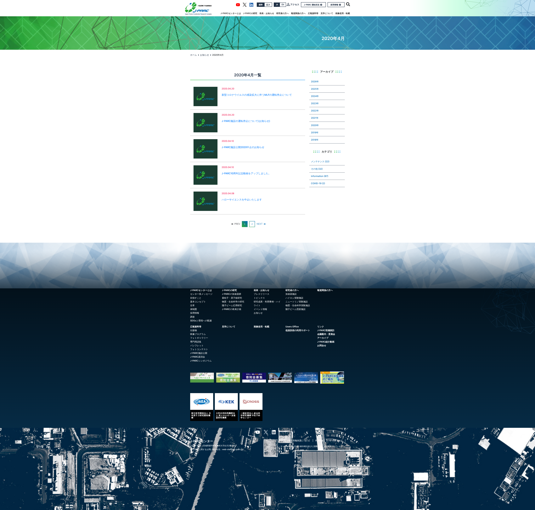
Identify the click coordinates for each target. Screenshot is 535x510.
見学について (327, 13)
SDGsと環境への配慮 (201, 320)
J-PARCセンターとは (231, 13)
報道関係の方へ (298, 13)
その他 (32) (317, 168)
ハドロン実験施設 (294, 297)
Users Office (292, 326)
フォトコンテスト (199, 349)
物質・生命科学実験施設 (297, 305)
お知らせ (204, 54)
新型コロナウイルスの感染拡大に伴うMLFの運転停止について (257, 94)
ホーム (193, 54)
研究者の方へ (282, 13)
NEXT (260, 224)
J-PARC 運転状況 (311, 4)
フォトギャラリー (199, 337)
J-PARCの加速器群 (231, 294)
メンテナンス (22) (320, 161)
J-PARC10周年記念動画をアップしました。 (246, 173)
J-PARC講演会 (197, 356)
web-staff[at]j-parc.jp (232, 449)
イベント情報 (260, 309)
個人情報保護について (299, 440)
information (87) (319, 176)
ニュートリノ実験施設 (296, 301)
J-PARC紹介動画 (325, 341)
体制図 (193, 309)
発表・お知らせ (266, 13)
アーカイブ (322, 337)
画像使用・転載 (342, 13)
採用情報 (334, 4)
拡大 (268, 4)
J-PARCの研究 (250, 13)
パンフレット (197, 345)
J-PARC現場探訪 (325, 330)
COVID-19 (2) (318, 183)
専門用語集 (195, 341)
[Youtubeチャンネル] (238, 4)
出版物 (193, 330)
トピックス (259, 297)
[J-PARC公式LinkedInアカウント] (251, 4)
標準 (261, 4)
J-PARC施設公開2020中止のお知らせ (243, 147)
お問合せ (321, 345)
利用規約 (319, 440)
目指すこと (195, 297)
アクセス (294, 4)
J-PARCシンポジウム (201, 360)
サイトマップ (336, 440)
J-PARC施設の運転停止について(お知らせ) (246, 121)
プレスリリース (261, 294)
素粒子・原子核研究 (232, 297)
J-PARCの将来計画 (231, 309)
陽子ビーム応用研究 (232, 305)
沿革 (192, 305)
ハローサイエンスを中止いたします (242, 199)
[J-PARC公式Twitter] (245, 4)
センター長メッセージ (201, 294)
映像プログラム (198, 334)
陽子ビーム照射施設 (295, 309)
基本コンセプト (198, 301)
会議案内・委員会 (326, 334)
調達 (192, 316)
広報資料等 (313, 13)
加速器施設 (291, 294)
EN (283, 4)
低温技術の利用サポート (297, 330)
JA (277, 4)
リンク (320, 326)
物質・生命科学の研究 (233, 301)
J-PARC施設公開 (198, 353)
